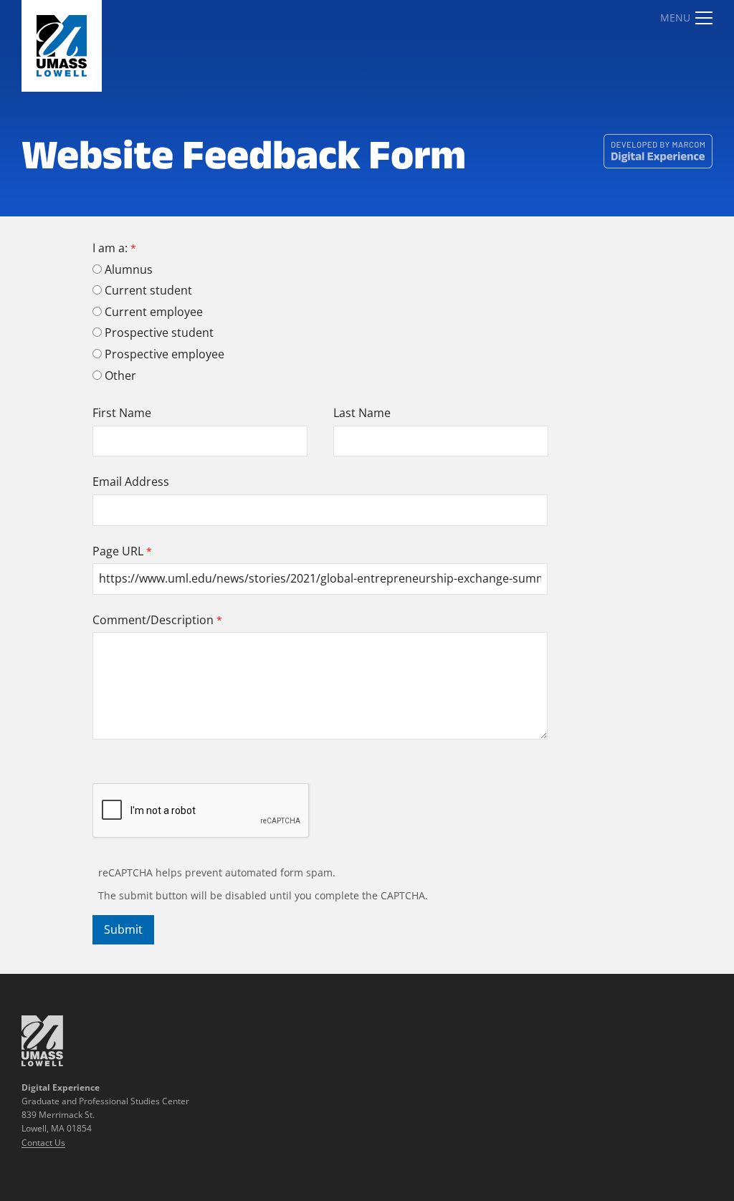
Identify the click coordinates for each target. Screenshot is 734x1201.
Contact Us (43, 1143)
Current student (148, 290)
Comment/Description (153, 620)
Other (120, 375)
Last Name (362, 413)
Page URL (117, 551)
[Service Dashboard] (62, 46)
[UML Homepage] (42, 1062)
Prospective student (159, 332)
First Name (121, 413)
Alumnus (129, 269)
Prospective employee (164, 354)
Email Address (130, 481)
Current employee (154, 312)
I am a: (110, 248)
